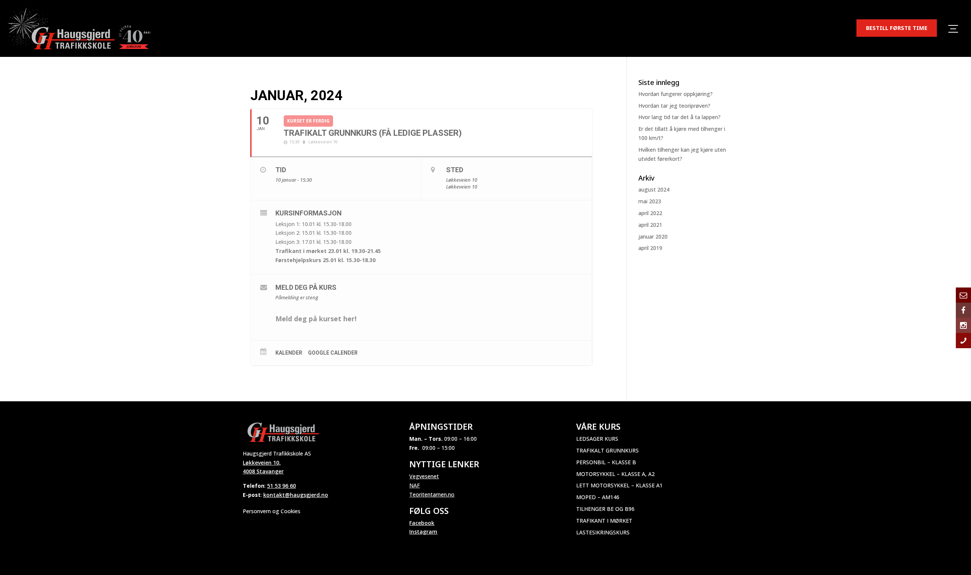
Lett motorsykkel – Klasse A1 (619, 485)
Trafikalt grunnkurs (607, 450)
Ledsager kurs (597, 438)
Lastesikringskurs (603, 532)
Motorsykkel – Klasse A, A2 (615, 474)
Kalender (288, 353)
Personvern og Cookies (271, 511)
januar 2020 (653, 236)
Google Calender (333, 353)
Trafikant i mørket (604, 520)
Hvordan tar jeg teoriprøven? (674, 105)
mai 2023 (649, 201)
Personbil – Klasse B (606, 462)
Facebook (421, 522)
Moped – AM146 (597, 497)
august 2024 (653, 189)
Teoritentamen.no (431, 494)
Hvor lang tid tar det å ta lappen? (679, 117)
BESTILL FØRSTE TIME (896, 27)
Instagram (423, 531)
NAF (414, 485)
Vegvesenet (424, 476)
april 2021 (650, 224)
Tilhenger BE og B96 (605, 508)
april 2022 (650, 213)
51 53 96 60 (281, 485)
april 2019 (650, 247)
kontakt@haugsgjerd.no (295, 494)
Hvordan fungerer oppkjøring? (675, 93)
